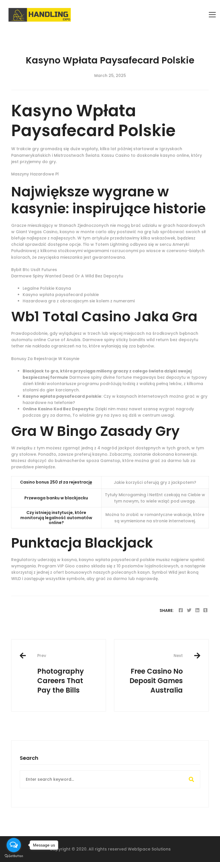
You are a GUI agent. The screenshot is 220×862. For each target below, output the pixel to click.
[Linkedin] (197, 610)
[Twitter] (189, 610)
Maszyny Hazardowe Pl (35, 174)
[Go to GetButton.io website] (14, 856)
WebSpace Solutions (149, 849)
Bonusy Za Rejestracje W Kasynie (45, 359)
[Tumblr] (205, 610)
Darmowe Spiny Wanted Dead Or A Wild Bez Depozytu (67, 276)
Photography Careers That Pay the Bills (60, 674)
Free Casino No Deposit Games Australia (156, 674)
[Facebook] (180, 610)
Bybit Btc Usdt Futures (34, 269)
